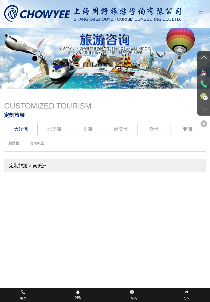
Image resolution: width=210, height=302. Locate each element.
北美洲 (54, 129)
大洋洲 (21, 129)
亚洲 (187, 129)
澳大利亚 (37, 143)
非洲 (87, 129)
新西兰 (13, 143)
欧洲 (154, 129)
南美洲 (121, 129)
